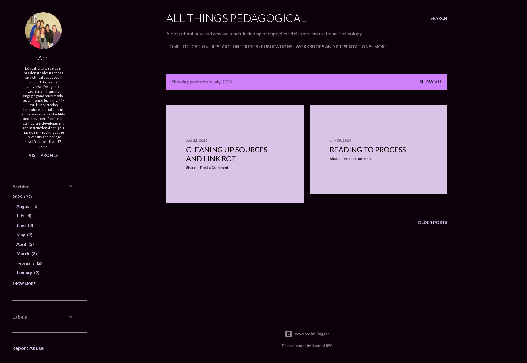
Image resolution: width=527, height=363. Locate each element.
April (24, 244)
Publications (276, 46)
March (25, 253)
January (27, 272)
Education (196, 46)
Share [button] (191, 167)
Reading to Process (368, 149)
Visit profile (43, 155)
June (24, 225)
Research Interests (235, 46)
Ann (43, 57)
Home (173, 46)
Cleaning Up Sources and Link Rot (226, 154)
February (28, 263)
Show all (431, 81)
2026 (21, 196)
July (23, 215)
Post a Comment (214, 167)
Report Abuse (28, 348)
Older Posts (432, 222)
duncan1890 (321, 345)
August (26, 206)
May (23, 234)
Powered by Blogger (312, 334)
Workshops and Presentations (333, 46)
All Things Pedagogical (236, 17)
